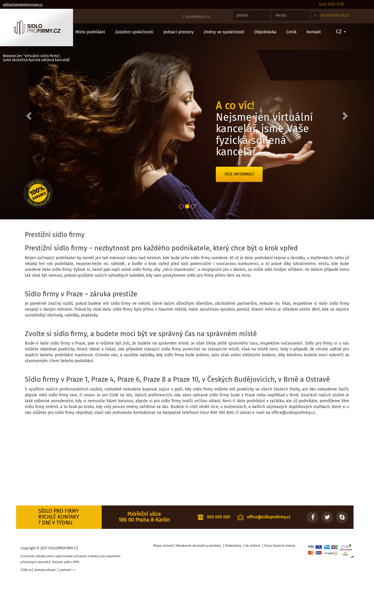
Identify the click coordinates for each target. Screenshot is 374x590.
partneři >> (68, 570)
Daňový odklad (45, 570)
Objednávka (265, 32)
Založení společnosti (134, 32)
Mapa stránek (163, 546)
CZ (339, 31)
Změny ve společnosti (224, 32)
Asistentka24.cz (335, 15)
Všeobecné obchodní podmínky (198, 546)
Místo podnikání (90, 32)
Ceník (291, 32)
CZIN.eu (26, 570)
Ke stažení (252, 546)
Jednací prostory (178, 32)
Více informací (210, 174)
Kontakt (314, 32)
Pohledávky (233, 546)
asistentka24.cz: (197, 17)
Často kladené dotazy (279, 546)
